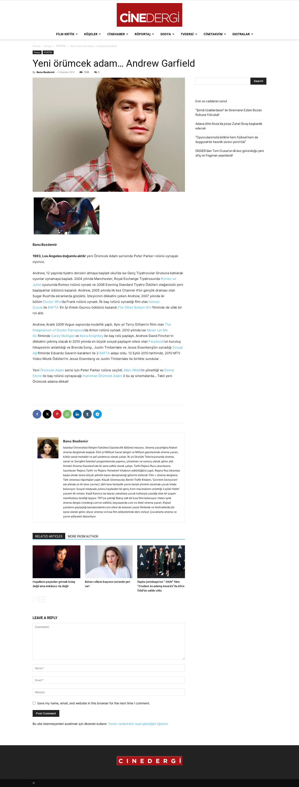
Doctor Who (52, 302)
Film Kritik (65, 34)
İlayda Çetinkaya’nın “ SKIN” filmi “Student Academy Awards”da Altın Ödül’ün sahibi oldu (160, 586)
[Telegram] (97, 414)
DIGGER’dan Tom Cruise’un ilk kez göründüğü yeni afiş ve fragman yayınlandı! (229, 153)
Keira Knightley (91, 336)
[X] (47, 414)
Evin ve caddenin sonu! (211, 101)
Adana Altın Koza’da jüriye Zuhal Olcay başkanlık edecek (228, 126)
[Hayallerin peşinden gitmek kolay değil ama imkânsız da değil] (56, 561)
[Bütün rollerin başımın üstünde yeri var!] (109, 561)
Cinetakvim (213, 34)
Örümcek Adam (52, 370)
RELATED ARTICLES (49, 536)
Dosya (165, 34)
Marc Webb (132, 370)
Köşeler (90, 34)
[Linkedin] (77, 414)
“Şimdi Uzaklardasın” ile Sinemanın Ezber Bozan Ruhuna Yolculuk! (228, 112)
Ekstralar (241, 34)
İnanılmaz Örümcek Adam (102, 376)
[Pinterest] (57, 414)
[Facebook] (37, 414)
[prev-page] (35, 599)
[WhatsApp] (67, 414)
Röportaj (143, 34)
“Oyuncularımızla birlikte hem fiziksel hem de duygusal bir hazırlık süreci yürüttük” (226, 140)
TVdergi (187, 34)
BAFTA (53, 307)
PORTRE (61, 46)
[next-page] (42, 599)
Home (36, 46)
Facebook (156, 341)
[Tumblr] (87, 414)
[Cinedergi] (149, 15)
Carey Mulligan (62, 336)
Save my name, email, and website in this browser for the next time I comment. (93, 703)
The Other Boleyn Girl (134, 307)
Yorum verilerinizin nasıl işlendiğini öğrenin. (138, 724)
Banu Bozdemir (46, 72)
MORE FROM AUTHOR (83, 536)
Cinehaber (116, 34)
